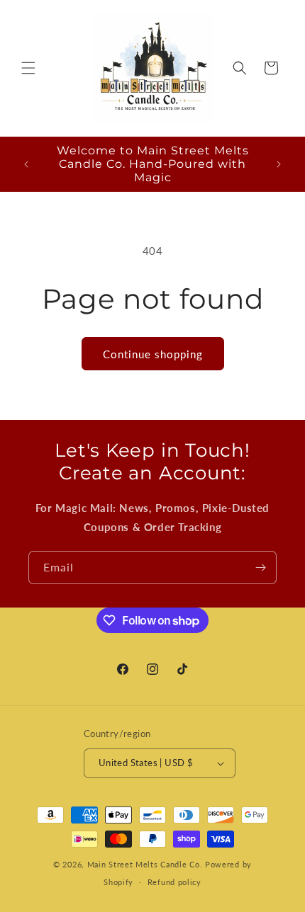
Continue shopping (153, 354)
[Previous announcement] (26, 164)
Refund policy (174, 882)
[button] (28, 68)
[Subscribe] (260, 567)
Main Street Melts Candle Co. (145, 864)
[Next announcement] (278, 164)
